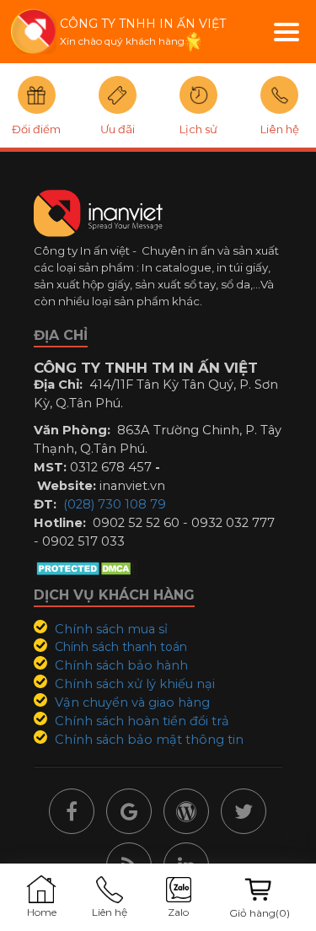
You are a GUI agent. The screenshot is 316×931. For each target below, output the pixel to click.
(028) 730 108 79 (114, 504)
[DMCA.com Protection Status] (85, 567)
